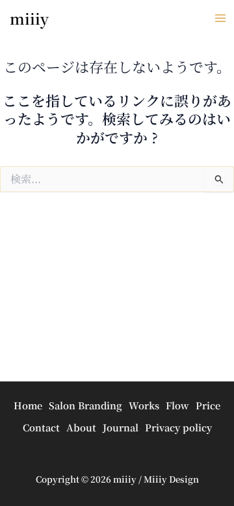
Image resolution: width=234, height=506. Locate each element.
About (81, 427)
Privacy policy (178, 427)
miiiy (29, 18)
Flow (177, 405)
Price (208, 405)
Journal (120, 427)
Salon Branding (85, 405)
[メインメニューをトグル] (220, 18)
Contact (41, 427)
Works (144, 405)
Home (28, 405)
